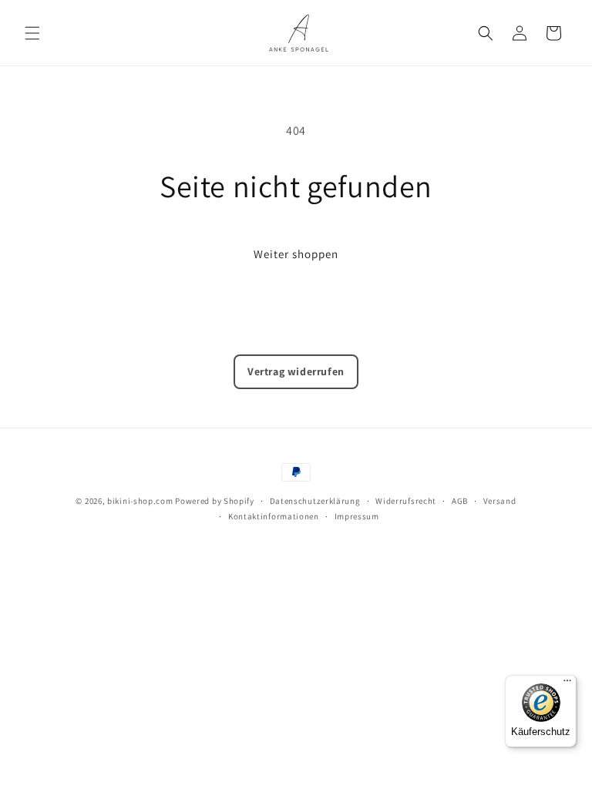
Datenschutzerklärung (315, 500)
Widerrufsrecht (405, 500)
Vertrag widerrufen (296, 371)
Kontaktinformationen (273, 516)
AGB (460, 500)
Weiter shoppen (296, 254)
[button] (32, 33)
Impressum (357, 516)
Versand (499, 500)
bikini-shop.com (140, 500)
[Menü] (567, 684)
